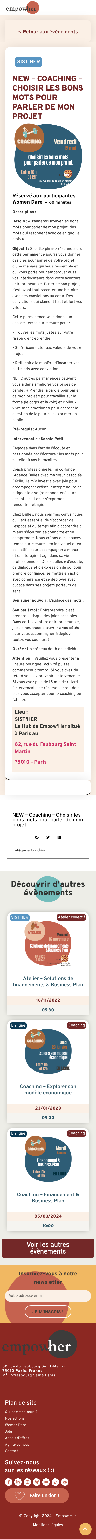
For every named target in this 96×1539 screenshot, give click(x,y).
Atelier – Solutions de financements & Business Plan (48, 982)
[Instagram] (27, 1482)
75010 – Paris (30, 762)
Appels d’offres (17, 1438)
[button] (37, 837)
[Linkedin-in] (18, 1482)
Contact (11, 1451)
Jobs (9, 1431)
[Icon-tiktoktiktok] (55, 1482)
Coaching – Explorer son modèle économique (48, 1090)
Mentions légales (48, 1525)
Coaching (38, 850)
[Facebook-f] (8, 1482)
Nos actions (14, 1418)
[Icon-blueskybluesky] (36, 1482)
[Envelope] (64, 1482)
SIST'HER (28, 62)
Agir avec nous (17, 1445)
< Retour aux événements (48, 32)
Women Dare (15, 1425)
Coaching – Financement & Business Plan (48, 1198)
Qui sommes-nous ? (21, 1412)
